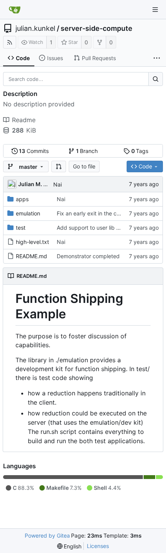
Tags (140, 151)
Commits (34, 151)
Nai (57, 184)
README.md (31, 256)
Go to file (84, 166)
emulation (28, 213)
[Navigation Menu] (155, 10)
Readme (24, 120)
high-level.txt (32, 242)
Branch (87, 151)
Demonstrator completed (88, 256)
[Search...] (155, 79)
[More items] (157, 58)
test (20, 227)
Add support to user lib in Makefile (100, 227)
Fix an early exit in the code (91, 213)
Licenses (98, 546)
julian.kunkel (35, 28)
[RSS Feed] (9, 42)
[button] (58, 166)
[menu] (69, 546)
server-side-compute (96, 28)
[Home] (14, 10)
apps (22, 199)
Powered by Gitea (47, 535)
